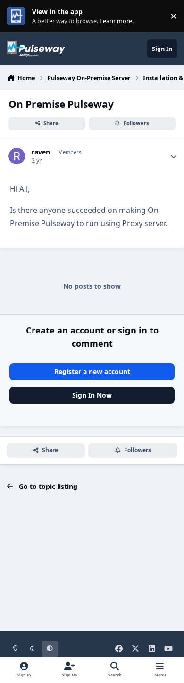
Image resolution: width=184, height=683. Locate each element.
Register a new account (92, 371)
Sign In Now (92, 394)
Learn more (18, 16)
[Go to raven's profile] (16, 156)
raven (41, 152)
